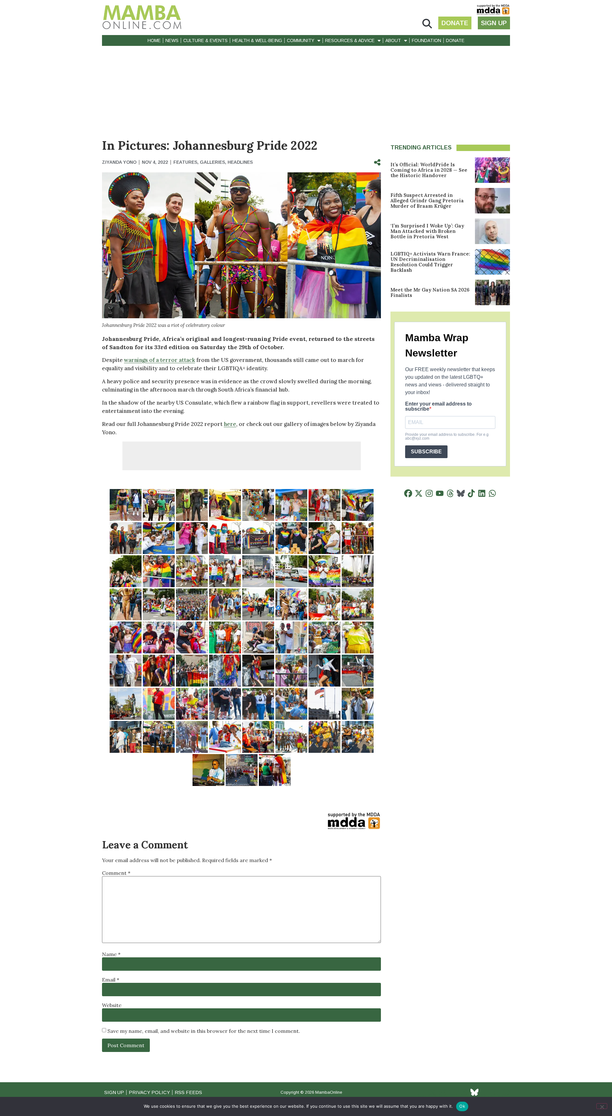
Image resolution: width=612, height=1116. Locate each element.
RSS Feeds (188, 1092)
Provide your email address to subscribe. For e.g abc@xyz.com (447, 436)
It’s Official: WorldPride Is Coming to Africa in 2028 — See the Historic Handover (428, 170)
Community (300, 40)
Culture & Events (205, 40)
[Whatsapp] (492, 493)
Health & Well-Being (257, 40)
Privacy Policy (149, 1092)
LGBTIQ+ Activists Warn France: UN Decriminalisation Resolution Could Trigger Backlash (430, 262)
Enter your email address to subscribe (438, 406)
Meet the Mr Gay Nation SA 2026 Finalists (430, 292)
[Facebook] (408, 493)
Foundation (426, 40)
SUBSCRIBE (426, 451)
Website (111, 1005)
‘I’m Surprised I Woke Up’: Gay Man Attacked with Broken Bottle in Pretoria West (427, 231)
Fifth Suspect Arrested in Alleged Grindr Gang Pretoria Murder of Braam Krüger (427, 200)
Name (111, 954)
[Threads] (450, 493)
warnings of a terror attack (159, 360)
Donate (455, 40)
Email (110, 979)
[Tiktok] (471, 493)
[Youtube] (440, 493)
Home (154, 40)
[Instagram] (429, 493)
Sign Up (114, 1092)
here (230, 424)
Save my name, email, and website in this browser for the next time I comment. (203, 1030)
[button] (427, 24)
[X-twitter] (419, 493)
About (393, 40)
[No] (601, 1106)
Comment (116, 872)
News (171, 40)
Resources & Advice (350, 40)
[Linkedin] (482, 493)
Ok (462, 1106)
